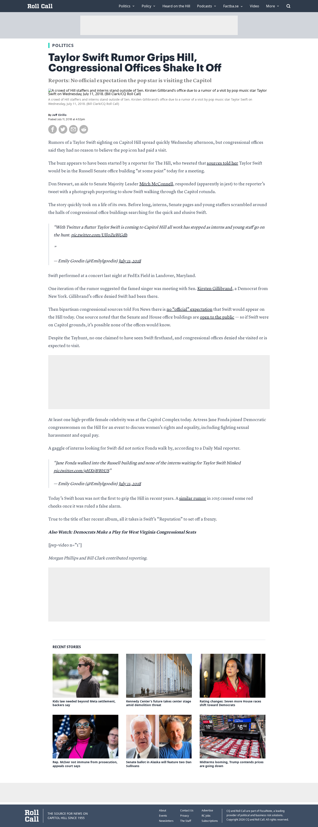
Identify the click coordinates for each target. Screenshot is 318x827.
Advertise (207, 810)
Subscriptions (210, 821)
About (162, 810)
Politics (63, 45)
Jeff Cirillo (59, 115)
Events (163, 815)
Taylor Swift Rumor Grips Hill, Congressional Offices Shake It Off (135, 62)
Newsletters (166, 821)
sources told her (222, 163)
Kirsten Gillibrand (214, 289)
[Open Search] (288, 6)
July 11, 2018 (130, 261)
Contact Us (186, 810)
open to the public (217, 317)
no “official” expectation (189, 310)
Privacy (184, 815)
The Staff (185, 821)
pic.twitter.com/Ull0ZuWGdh (99, 235)
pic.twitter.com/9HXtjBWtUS (81, 471)
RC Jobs (206, 815)
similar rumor (192, 499)
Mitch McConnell (156, 184)
